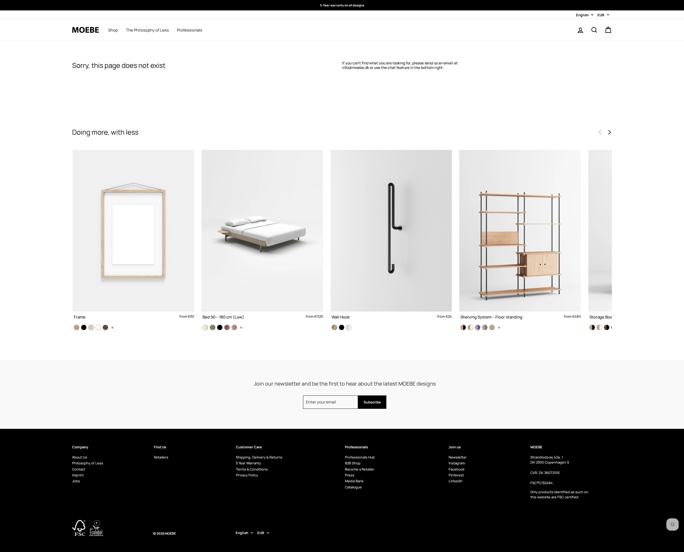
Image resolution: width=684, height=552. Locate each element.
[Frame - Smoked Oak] (105, 327)
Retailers (161, 457)
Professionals (189, 30)
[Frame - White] (98, 327)
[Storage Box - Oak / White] (599, 327)
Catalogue (353, 487)
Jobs (76, 481)
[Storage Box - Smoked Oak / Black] (606, 327)
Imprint (78, 475)
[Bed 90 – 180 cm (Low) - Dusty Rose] (227, 327)
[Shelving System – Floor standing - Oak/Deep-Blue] (477, 327)
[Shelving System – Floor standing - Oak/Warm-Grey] (492, 327)
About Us (79, 457)
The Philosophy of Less (147, 30)
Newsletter (458, 457)
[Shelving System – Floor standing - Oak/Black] (463, 327)
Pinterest (456, 475)
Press (349, 475)
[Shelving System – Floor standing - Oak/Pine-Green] (484, 327)
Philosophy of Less (87, 463)
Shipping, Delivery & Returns (259, 457)
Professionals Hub (360, 457)
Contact (78, 469)
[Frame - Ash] (91, 327)
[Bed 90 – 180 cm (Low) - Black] (219, 327)
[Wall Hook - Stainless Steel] (348, 327)
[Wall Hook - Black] (341, 327)
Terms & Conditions (252, 469)
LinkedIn (456, 481)
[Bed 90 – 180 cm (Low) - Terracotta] (234, 327)
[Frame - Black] (83, 327)
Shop (113, 30)
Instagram (457, 463)
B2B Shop (352, 463)
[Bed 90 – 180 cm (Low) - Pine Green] (212, 327)
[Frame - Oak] (76, 327)
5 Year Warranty (248, 463)
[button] (609, 132)
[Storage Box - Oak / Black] (592, 327)
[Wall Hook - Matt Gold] (334, 327)
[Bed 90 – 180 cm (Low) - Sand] (205, 327)
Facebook (457, 469)
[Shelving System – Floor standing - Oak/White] (470, 327)
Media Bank (354, 481)
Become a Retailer (359, 469)
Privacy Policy (247, 475)
